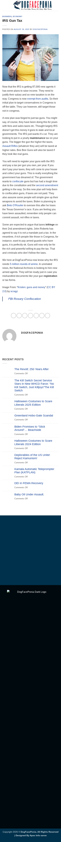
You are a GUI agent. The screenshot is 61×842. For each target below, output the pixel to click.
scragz (14, 291)
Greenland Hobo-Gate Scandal (33, 415)
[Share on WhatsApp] (13, 315)
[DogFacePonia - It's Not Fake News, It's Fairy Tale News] (32, 5)
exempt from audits (37, 98)
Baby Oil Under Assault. (29, 494)
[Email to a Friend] (30, 315)
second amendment (47, 185)
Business (7, 16)
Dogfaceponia (40, 29)
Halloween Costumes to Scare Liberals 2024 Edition (33, 442)
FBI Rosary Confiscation (24, 298)
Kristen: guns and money (31, 287)
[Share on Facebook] (19, 315)
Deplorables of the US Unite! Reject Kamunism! (32, 456)
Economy (17, 16)
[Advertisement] (30, 550)
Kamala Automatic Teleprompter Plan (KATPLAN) (34, 470)
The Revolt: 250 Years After (31, 369)
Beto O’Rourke (15, 205)
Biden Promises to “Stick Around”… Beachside (29, 428)
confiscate (17, 181)
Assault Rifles (10, 146)
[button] (4, 5)
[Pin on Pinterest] (36, 315)
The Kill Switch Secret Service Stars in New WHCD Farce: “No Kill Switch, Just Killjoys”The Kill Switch (34, 385)
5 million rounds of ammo (24, 264)
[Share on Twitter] (24, 315)
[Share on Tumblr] (47, 315)
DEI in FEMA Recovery (28, 483)
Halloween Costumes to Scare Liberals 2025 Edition (33, 403)
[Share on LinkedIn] (41, 315)
